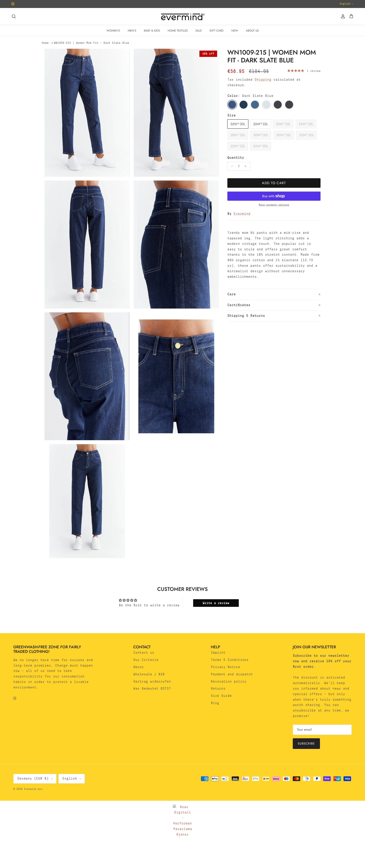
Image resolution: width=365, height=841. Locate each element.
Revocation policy (228, 681)
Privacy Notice (225, 667)
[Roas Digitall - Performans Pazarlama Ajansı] (182, 820)
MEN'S (132, 31)
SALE (198, 31)
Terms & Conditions (229, 660)
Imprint (218, 652)
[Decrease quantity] (231, 166)
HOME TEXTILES (178, 31)
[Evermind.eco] (182, 16)
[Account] (342, 16)
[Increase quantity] (246, 166)
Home (45, 42)
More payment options (274, 205)
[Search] (13, 16)
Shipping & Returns (246, 315)
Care (231, 294)
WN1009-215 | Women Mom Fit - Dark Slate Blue (91, 42)
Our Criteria (145, 660)
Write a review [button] (216, 603)
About (138, 667)
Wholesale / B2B (149, 674)
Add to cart (274, 183)
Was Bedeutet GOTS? (152, 688)
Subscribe (306, 743)
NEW (234, 31)
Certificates (238, 305)
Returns (218, 688)
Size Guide (221, 696)
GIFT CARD (216, 31)
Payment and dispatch (232, 674)
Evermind (242, 214)
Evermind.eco (33, 789)
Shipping (263, 79)
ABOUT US (252, 31)
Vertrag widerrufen (152, 681)
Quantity (235, 157)
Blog (215, 703)
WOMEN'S (113, 31)
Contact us (143, 652)
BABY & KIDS (152, 31)
